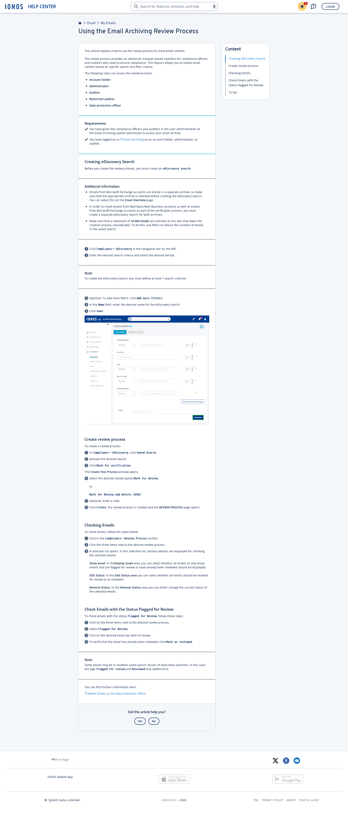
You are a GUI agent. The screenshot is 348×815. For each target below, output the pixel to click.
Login (330, 6)
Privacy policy (272, 800)
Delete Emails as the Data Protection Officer (116, 693)
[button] (214, 6)
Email (91, 23)
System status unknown (64, 800)
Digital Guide (309, 800)
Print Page (62, 759)
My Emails (108, 23)
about (291, 800)
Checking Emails (240, 73)
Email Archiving (133, 139)
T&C (256, 800)
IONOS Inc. (169, 800)
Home (80, 23)
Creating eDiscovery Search (247, 58)
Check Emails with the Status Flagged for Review (246, 82)
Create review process (243, 66)
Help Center (42, 6)
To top (233, 92)
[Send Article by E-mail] (296, 760)
